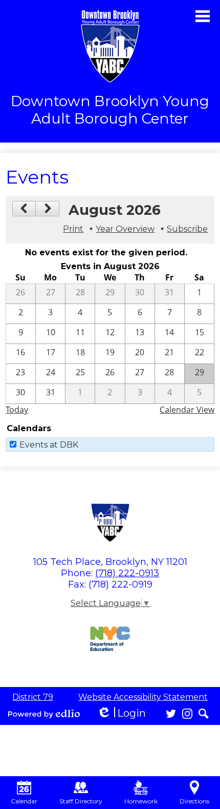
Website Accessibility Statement (143, 697)
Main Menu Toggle (202, 16)
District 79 (32, 697)
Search (204, 714)
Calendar (24, 801)
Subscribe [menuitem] (187, 229)
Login (121, 713)
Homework (141, 801)
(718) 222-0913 (127, 573)
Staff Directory (80, 801)
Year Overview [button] (125, 229)
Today (17, 409)
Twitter (171, 714)
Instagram (187, 714)
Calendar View (187, 409)
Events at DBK (48, 445)
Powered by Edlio (44, 714)
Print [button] (73, 229)
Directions (194, 801)
